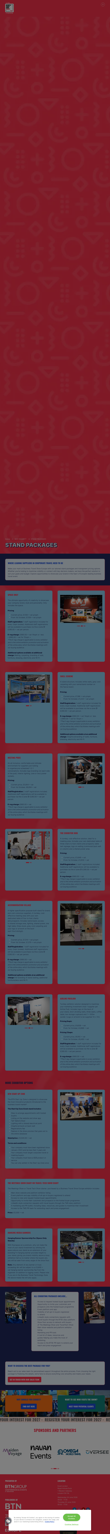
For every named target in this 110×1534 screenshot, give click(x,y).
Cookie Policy (49, 1522)
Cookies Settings (72, 1524)
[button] (8, 1520)
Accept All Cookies (72, 1517)
